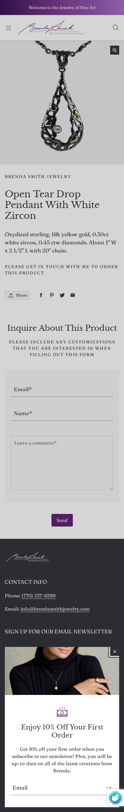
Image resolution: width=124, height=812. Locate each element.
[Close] (114, 651)
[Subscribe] (108, 787)
